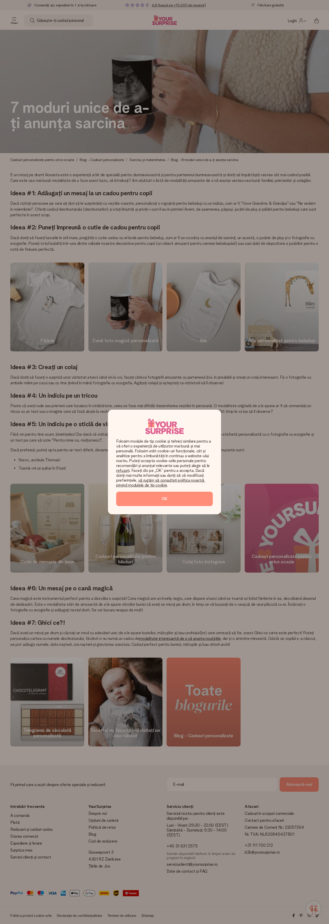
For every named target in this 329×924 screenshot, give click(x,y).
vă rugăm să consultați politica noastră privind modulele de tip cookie (160, 483)
